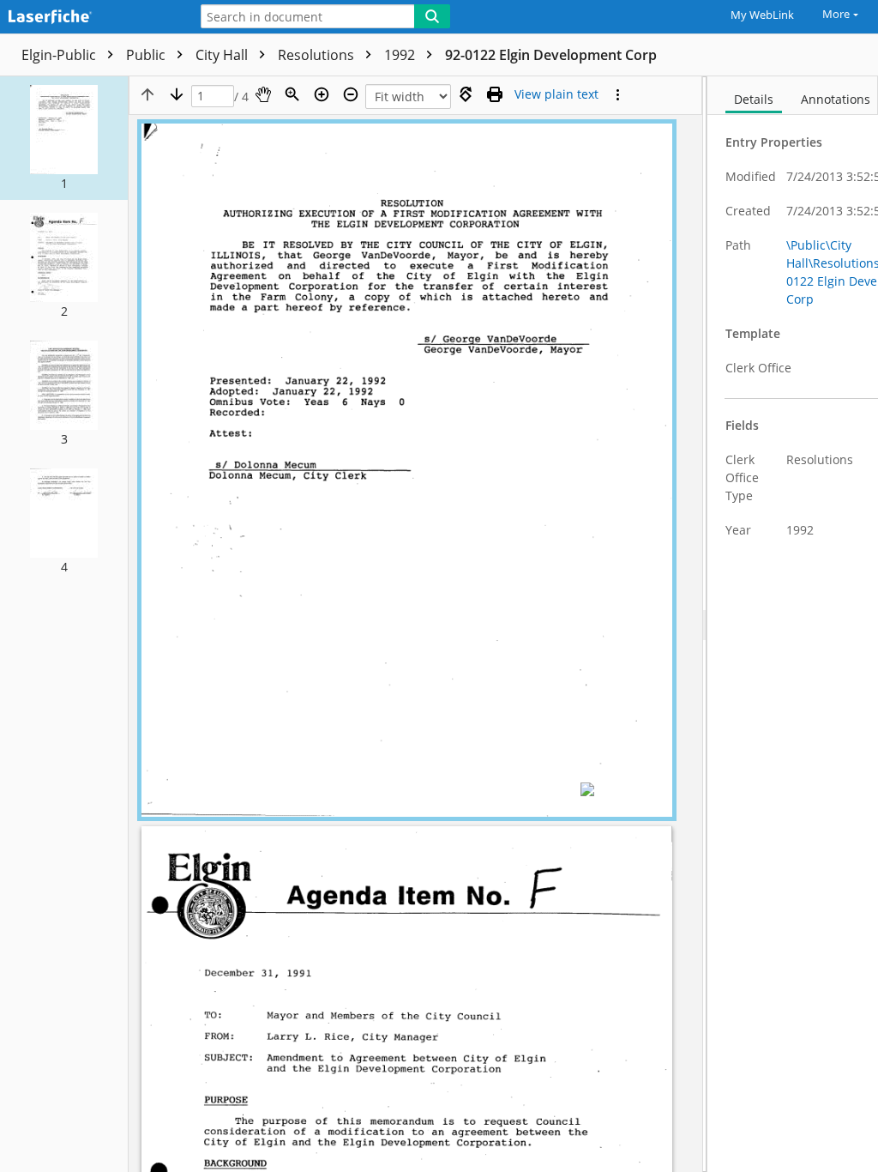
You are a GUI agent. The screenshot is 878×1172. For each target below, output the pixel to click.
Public (147, 54)
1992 (401, 54)
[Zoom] (292, 94)
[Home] (90, 17)
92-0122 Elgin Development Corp (551, 54)
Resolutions (318, 54)
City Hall (223, 54)
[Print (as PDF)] (494, 94)
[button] (64, 138)
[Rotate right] (465, 94)
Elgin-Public (60, 54)
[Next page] (176, 94)
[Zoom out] (350, 94)
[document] (792, 624)
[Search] (432, 16)
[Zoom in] (321, 94)
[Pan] (263, 94)
